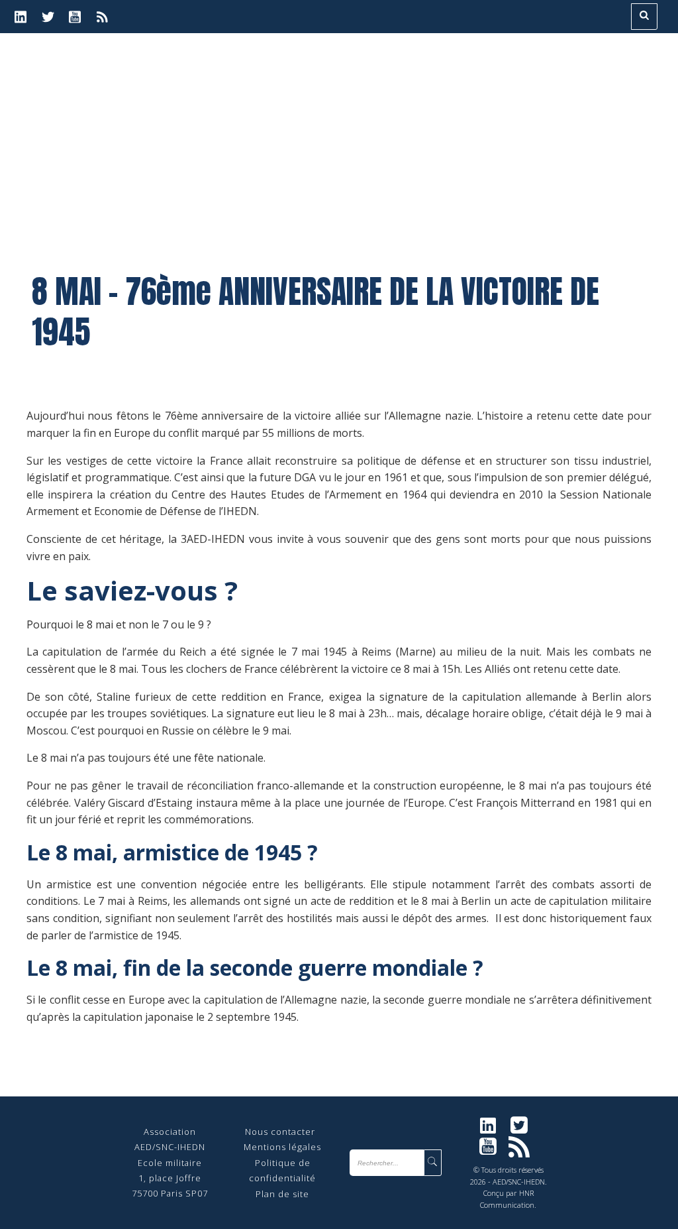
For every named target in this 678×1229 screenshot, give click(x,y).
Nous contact (275, 1132)
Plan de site (282, 1194)
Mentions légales (282, 1147)
